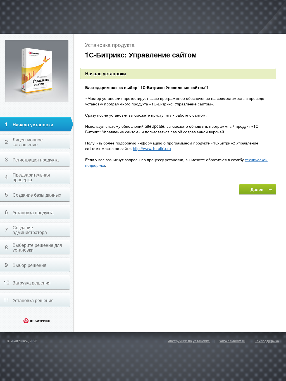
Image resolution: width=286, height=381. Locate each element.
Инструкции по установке (189, 340)
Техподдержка (267, 340)
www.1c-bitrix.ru (232, 340)
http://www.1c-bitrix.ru (152, 148)
